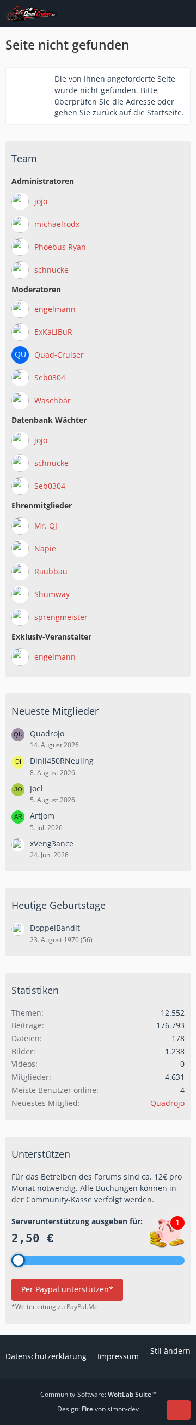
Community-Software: (98, 1394)
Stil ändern (170, 1351)
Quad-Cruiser (59, 354)
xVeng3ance (52, 843)
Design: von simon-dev (98, 1409)
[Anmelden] (155, 13)
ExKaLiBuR (53, 332)
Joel (36, 788)
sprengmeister (61, 617)
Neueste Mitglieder (55, 710)
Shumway (52, 594)
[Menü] (182, 13)
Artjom (42, 815)
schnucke (51, 270)
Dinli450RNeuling (62, 761)
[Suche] (127, 13)
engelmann (55, 309)
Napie (45, 548)
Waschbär (52, 400)
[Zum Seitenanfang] (179, 1410)
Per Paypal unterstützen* (67, 1289)
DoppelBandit (55, 928)
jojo (40, 201)
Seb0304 (49, 377)
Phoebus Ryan (60, 247)
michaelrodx (56, 224)
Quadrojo (47, 733)
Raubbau (51, 571)
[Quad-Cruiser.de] (31, 13)
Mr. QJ (45, 525)
